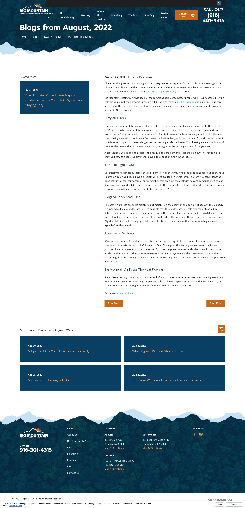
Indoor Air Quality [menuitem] (101, 15)
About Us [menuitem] (49, 15)
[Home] (34, 8)
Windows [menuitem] (133, 15)
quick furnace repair (187, 101)
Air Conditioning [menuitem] (67, 15)
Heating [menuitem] (85, 15)
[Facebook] (194, 434)
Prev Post (113, 303)
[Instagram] (201, 434)
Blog (69, 466)
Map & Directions (114, 448)
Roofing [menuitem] (149, 15)
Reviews (71, 460)
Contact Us (184, 15)
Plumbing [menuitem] (116, 15)
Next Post (216, 303)
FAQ (69, 447)
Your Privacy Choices (48, 498)
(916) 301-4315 (213, 17)
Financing (72, 453)
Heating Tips (126, 293)
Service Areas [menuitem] (164, 15)
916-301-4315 (36, 450)
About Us (72, 434)
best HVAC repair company (161, 91)
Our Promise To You (78, 441)
